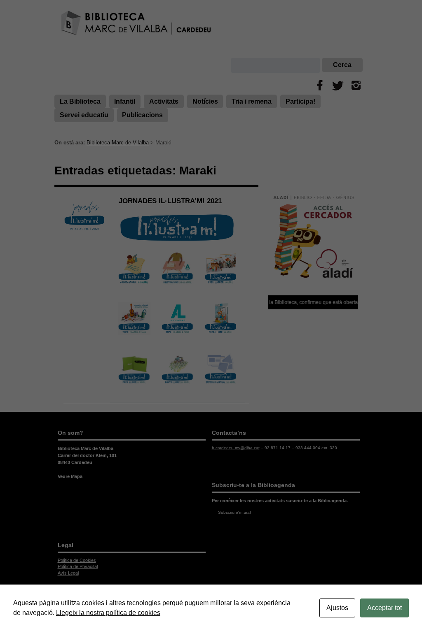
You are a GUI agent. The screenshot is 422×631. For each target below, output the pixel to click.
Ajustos (337, 607)
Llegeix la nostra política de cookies (108, 612)
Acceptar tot (384, 607)
